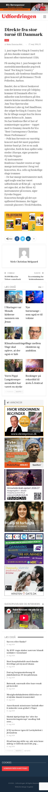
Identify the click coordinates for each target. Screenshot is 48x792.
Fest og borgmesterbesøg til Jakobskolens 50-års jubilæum (22, 673)
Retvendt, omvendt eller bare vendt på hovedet (24, 684)
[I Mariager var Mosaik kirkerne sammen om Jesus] (14, 297)
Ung (6, 40)
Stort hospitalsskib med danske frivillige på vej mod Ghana (22, 662)
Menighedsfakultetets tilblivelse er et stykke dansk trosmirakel (24, 696)
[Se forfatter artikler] (24, 253)
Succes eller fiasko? (16, 641)
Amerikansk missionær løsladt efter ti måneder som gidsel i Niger (25, 707)
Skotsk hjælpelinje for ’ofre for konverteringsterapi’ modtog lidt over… (23, 719)
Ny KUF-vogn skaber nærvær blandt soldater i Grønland (25, 651)
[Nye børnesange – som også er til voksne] (35, 297)
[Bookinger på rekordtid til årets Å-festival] (35, 365)
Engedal (30, 787)
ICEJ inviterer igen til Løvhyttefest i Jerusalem (24, 731)
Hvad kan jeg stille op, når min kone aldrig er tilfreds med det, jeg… (25, 742)
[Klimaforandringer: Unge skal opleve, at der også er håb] (14, 333)
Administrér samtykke (15, 768)
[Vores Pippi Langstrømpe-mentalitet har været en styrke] (14, 365)
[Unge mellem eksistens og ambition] (35, 333)
